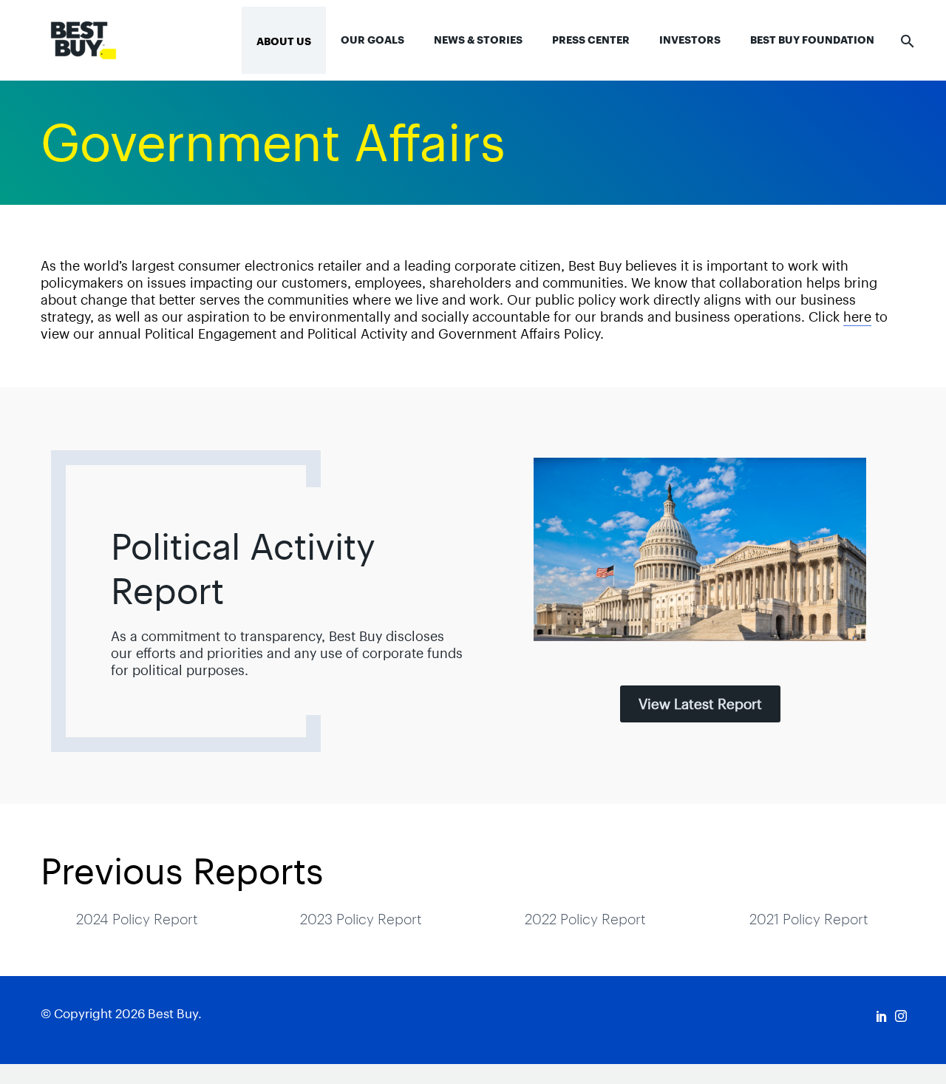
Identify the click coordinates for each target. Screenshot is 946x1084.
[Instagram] (901, 1016)
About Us (283, 41)
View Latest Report (700, 704)
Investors (690, 40)
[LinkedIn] (882, 1016)
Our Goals (372, 40)
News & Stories (478, 40)
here (857, 316)
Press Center (591, 40)
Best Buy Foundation (812, 40)
